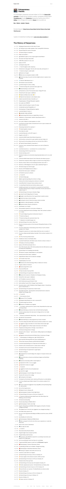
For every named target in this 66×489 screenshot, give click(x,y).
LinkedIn (23, 23)
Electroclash (43, 323)
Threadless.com (18, 18)
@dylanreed (35, 369)
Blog (15, 23)
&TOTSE (50, 413)
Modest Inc (29, 18)
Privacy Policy (38, 486)
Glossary (47, 486)
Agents (51, 486)
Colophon (43, 486)
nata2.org (36, 379)
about (51, 3)
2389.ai (15, 20)
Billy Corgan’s (33, 325)
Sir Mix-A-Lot (28, 362)
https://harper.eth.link (40, 117)
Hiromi (34, 20)
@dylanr (40, 252)
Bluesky (27, 23)
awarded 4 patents (25, 208)
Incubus (27, 364)
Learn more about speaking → (41, 37)
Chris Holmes (38, 323)
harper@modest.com (41, 155)
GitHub (18, 23)
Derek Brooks (25, 286)
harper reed (16, 3)
